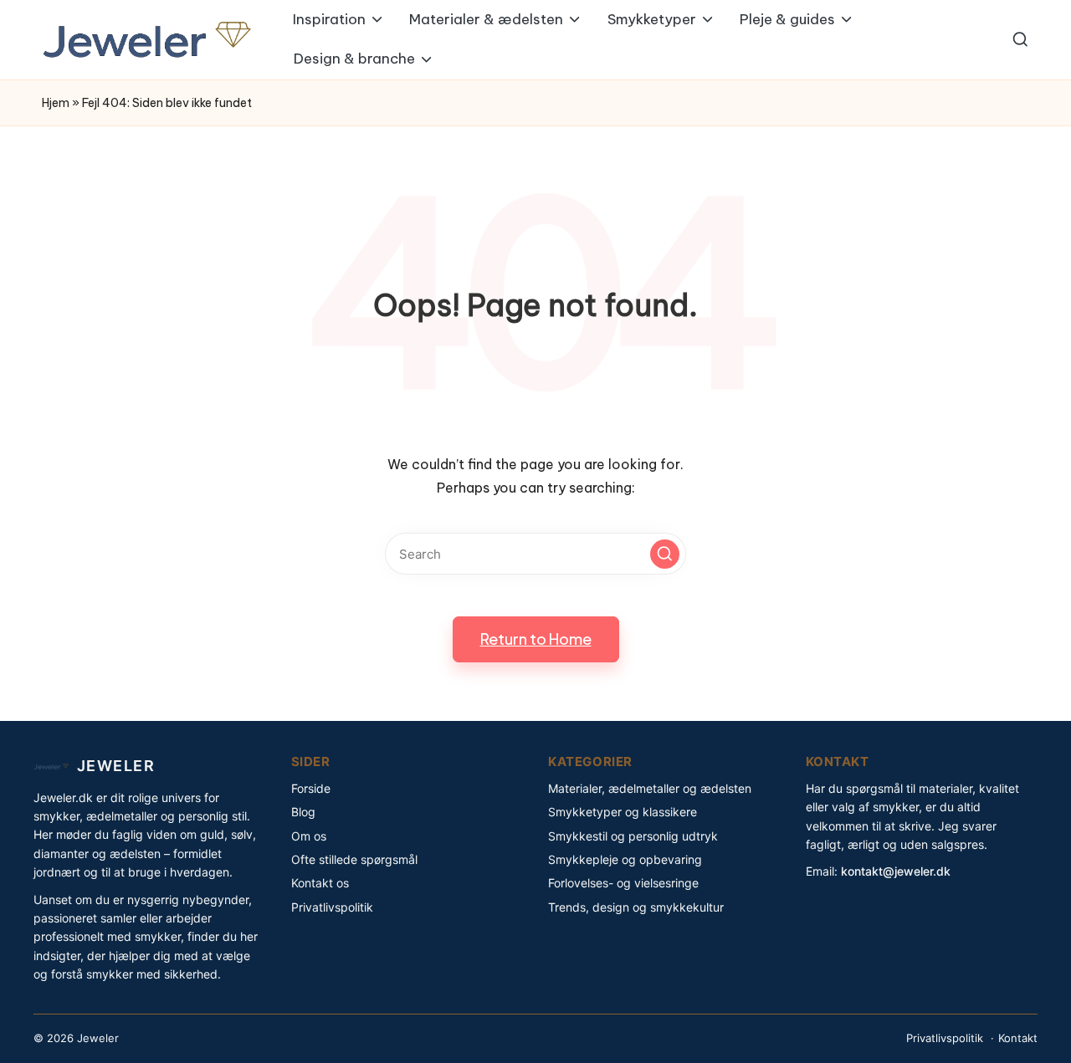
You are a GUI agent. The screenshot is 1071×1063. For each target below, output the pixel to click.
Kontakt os (320, 883)
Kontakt (1018, 1038)
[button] (664, 554)
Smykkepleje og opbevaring (625, 859)
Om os (308, 836)
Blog (303, 812)
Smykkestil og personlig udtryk (633, 836)
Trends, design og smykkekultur (636, 907)
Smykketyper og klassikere (622, 812)
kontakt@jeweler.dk (896, 871)
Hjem (55, 102)
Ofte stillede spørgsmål (354, 859)
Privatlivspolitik (332, 907)
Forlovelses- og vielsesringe (623, 883)
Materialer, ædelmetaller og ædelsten (649, 788)
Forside (311, 788)
